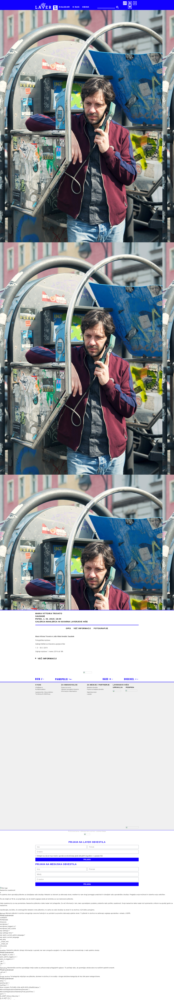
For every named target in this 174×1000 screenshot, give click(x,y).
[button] (55, 7)
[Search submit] (117, 7)
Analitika (3, 950)
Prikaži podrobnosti (7, 915)
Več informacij (47, 658)
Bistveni (2, 913)
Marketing (3, 968)
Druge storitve (5, 976)
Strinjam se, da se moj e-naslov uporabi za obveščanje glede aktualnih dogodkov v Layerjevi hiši (70, 856)
